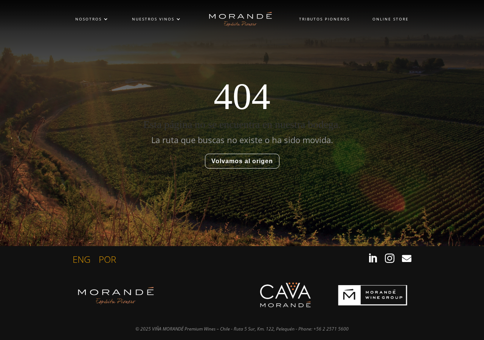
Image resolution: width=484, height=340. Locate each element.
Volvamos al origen (242, 161)
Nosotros (88, 19)
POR (107, 261)
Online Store (390, 19)
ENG (81, 261)
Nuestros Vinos (153, 19)
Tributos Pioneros (324, 19)
